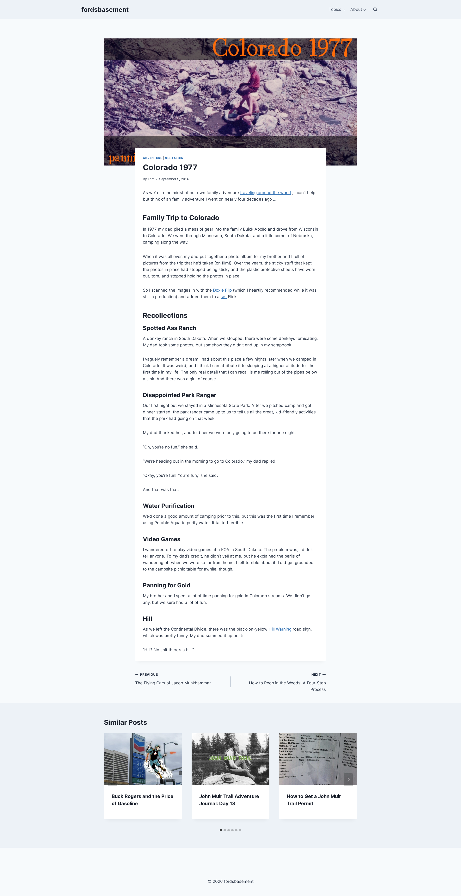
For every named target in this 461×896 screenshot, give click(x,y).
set (224, 296)
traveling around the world (265, 192)
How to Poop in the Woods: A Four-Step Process (287, 682)
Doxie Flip (222, 290)
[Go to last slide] (112, 779)
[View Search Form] (375, 9)
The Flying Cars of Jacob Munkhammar (173, 679)
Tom (151, 179)
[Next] (348, 779)
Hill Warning (280, 629)
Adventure (152, 158)
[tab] (221, 830)
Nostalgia (174, 158)
